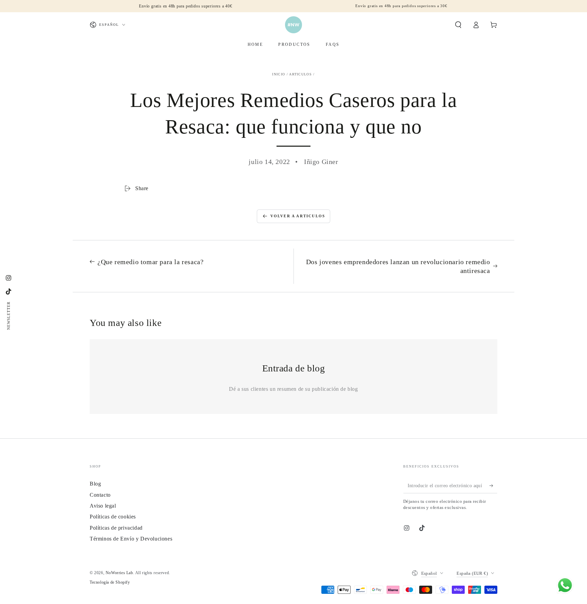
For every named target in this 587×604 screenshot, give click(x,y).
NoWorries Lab (119, 572)
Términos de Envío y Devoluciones (131, 539)
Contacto (100, 495)
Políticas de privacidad (116, 528)
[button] (458, 24)
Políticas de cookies (113, 516)
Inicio (278, 74)
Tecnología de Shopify (110, 582)
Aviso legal (103, 506)
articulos (300, 74)
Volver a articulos (297, 216)
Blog (95, 484)
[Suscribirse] (493, 485)
